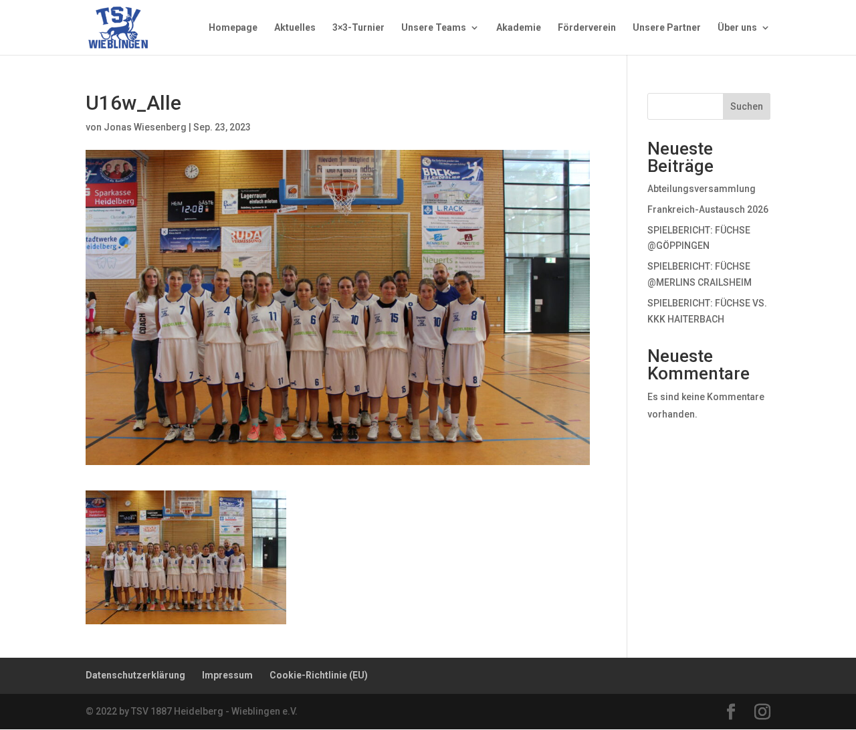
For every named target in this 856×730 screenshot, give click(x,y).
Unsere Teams (433, 28)
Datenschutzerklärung (135, 675)
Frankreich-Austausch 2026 (707, 209)
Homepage (233, 28)
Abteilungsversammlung (701, 188)
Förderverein (587, 28)
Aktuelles (295, 28)
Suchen (746, 106)
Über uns (737, 28)
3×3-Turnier (358, 28)
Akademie (518, 28)
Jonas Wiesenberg (145, 127)
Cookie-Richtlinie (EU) (319, 675)
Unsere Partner (667, 28)
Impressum (227, 675)
